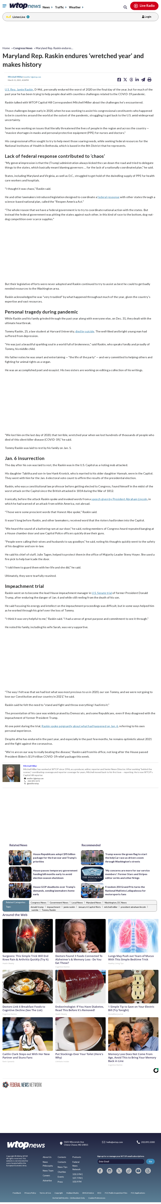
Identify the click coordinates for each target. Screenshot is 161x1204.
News (46, 7)
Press (60, 1182)
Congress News (38, 902)
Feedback (17, 1193)
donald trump (37, 907)
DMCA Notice (88, 1193)
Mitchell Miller (16, 76)
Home (6, 48)
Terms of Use (45, 1193)
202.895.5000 (148, 1142)
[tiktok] (129, 1171)
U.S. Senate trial (102, 593)
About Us (47, 1157)
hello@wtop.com (114, 1142)
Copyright (59, 1193)
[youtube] (138, 1171)
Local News (77, 902)
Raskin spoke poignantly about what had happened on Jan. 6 (80, 726)
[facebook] (100, 1171)
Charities (62, 1172)
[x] (119, 1171)
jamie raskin (69, 907)
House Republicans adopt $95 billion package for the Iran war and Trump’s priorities (55, 858)
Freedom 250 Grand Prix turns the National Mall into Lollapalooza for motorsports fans (125, 890)
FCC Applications (138, 1193)
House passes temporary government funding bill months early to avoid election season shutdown (55, 874)
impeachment (53, 907)
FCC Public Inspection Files (116, 1193)
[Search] (125, 7)
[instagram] (109, 1171)
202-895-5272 (34, 781)
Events (61, 1176)
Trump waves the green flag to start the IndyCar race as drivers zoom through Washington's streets (126, 858)
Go (150, 1161)
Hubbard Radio (72, 1193)
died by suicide (84, 331)
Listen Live (19, 16)
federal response (108, 197)
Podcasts (76, 1157)
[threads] (148, 1171)
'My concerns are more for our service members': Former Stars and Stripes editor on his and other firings (127, 874)
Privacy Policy (30, 1193)
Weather (75, 7)
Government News (59, 902)
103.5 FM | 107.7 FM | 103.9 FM (77, 1178)
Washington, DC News (116, 902)
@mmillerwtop (33, 783)
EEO (99, 1193)
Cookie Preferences (96, 1198)
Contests (62, 1157)
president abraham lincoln (133, 907)
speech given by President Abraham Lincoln (119, 499)
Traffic (59, 7)
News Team (48, 1170)
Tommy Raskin (49, 910)
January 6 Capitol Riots (89, 907)
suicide (34, 910)
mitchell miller (110, 907)
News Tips (62, 1167)
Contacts (62, 1162)
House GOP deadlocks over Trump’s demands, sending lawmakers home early (54, 890)
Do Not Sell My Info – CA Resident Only (69, 1198)
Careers (46, 1175)
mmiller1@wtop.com (32, 77)
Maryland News (93, 902)
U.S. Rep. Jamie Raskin (19, 89)
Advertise (47, 1180)
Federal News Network (76, 1166)
